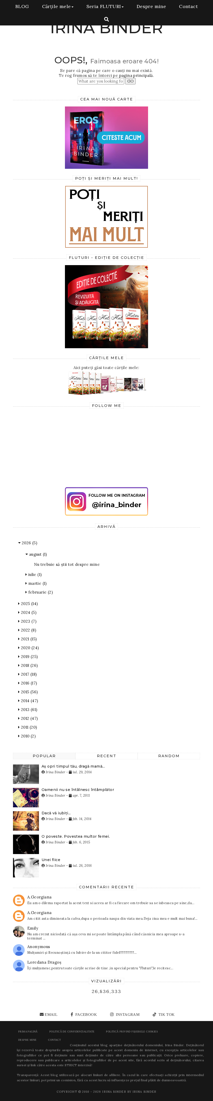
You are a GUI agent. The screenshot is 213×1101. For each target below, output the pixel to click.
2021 (28, 638)
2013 (28, 709)
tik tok (166, 1014)
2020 (29, 647)
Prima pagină (28, 1031)
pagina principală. (136, 75)
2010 (28, 736)
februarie (40, 592)
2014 (29, 700)
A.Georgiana (39, 897)
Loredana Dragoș (44, 962)
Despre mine (151, 6)
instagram (127, 1014)
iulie (34, 574)
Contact (188, 6)
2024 (28, 612)
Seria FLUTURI (103, 6)
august (37, 554)
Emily (32, 928)
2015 (29, 691)
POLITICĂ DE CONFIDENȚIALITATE (72, 1031)
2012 (29, 718)
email (51, 1014)
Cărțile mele (56, 6)
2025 (29, 603)
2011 (28, 727)
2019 (29, 656)
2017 (28, 674)
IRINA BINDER (106, 27)
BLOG (22, 6)
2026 (29, 542)
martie (36, 583)
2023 (28, 621)
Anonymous (38, 946)
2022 (28, 630)
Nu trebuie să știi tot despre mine (67, 564)
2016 (28, 683)
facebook (85, 1014)
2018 (29, 665)
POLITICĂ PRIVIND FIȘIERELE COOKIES (132, 1031)
